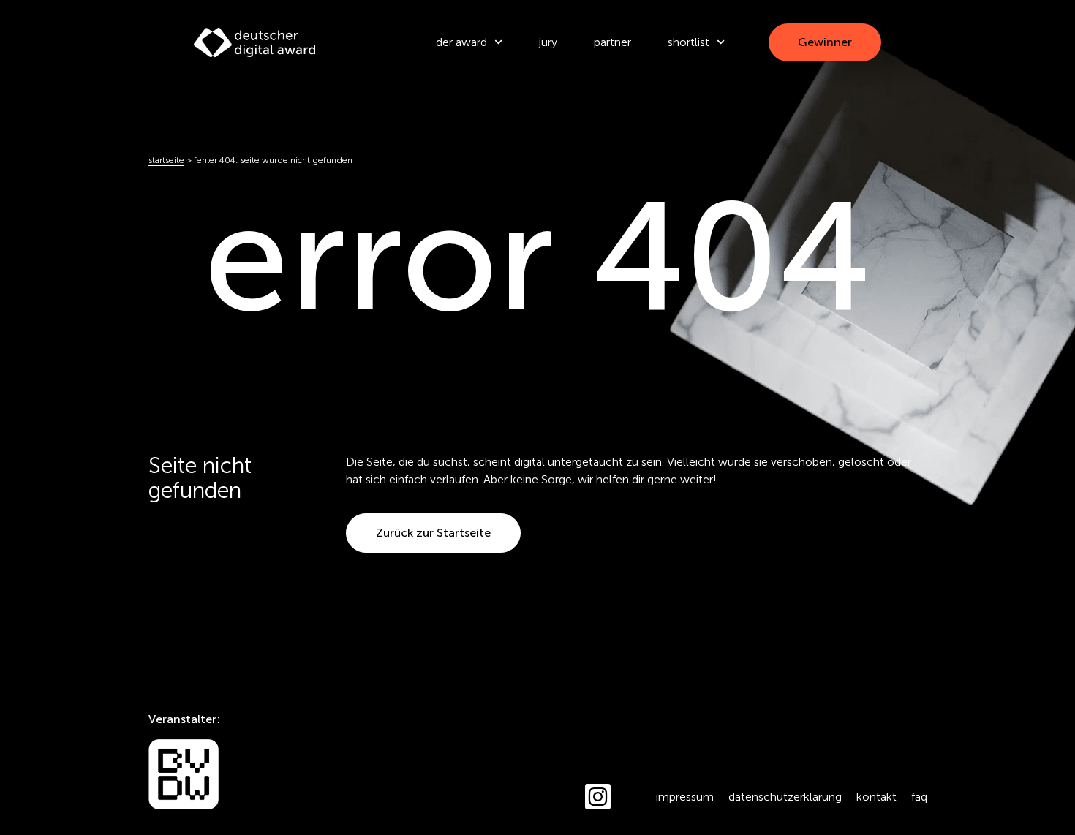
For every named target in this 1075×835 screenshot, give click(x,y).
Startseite (166, 160)
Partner (612, 42)
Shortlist (688, 42)
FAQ (919, 797)
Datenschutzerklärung (785, 797)
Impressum (685, 797)
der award (461, 42)
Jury (548, 42)
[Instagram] (598, 796)
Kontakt (876, 797)
